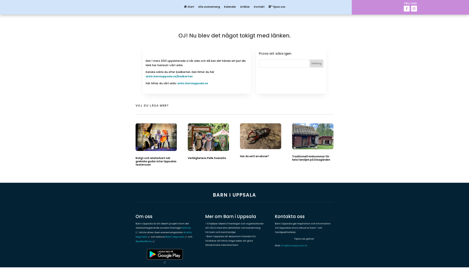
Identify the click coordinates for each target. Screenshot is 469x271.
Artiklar (245, 7)
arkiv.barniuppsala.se (192, 83)
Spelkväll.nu (144, 241)
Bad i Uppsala (174, 236)
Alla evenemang (209, 7)
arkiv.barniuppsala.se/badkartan (169, 76)
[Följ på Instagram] (414, 9)
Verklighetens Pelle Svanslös (207, 158)
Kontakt (259, 7)
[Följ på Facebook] (407, 9)
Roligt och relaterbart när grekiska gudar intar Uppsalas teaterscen (156, 161)
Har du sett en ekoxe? (254, 156)
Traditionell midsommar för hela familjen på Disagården (311, 158)
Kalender (230, 7)
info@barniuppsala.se (293, 245)
